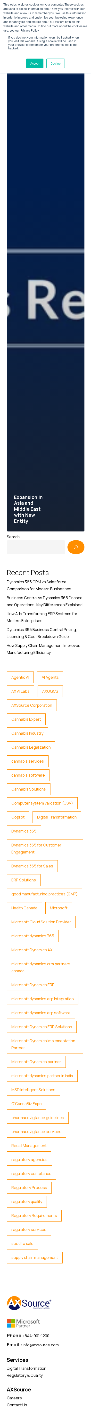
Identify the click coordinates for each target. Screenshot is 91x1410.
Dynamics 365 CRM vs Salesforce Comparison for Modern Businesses (39, 585)
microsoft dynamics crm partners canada (40, 967)
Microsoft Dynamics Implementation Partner (43, 1044)
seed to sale (22, 1243)
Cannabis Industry (27, 733)
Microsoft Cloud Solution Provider (41, 922)
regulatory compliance (31, 1173)
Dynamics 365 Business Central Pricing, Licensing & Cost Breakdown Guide (42, 633)
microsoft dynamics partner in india (42, 1075)
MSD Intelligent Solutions (33, 1089)
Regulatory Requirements (34, 1215)
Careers (14, 1398)
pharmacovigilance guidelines (37, 1117)
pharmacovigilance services (36, 1131)
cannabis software (28, 775)
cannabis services (27, 761)
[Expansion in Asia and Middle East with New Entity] (45, 298)
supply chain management (34, 1257)
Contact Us (17, 1405)
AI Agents (50, 677)
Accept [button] (34, 63)
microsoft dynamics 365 (32, 936)
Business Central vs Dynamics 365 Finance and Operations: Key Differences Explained (45, 601)
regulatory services (28, 1229)
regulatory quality (26, 1201)
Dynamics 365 (23, 831)
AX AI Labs (20, 691)
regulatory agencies (29, 1159)
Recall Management (29, 1145)
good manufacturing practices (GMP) (44, 894)
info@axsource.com (41, 1345)
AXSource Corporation (31, 705)
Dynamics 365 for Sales (32, 866)
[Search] (75, 547)
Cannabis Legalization (31, 747)
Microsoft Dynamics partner (36, 1061)
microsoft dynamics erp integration (42, 998)
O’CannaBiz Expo (26, 1103)
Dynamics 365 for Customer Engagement (36, 848)
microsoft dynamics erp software (41, 1012)
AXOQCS (50, 691)
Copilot (18, 817)
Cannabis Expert (26, 719)
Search (13, 536)
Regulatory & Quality (25, 1375)
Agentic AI (20, 677)
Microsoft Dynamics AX (31, 950)
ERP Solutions (23, 880)
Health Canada (24, 908)
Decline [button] (55, 63)
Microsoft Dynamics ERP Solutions (41, 1026)
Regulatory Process (29, 1187)
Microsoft (58, 908)
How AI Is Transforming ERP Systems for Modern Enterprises (42, 617)
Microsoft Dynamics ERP (33, 984)
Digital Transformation (57, 817)
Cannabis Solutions (28, 789)
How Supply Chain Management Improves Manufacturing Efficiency (43, 649)
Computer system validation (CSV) (42, 803)
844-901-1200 (37, 1335)
